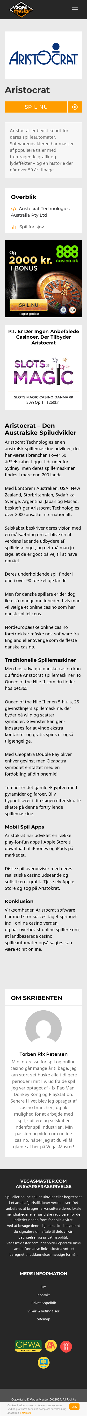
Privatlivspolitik (43, 1303)
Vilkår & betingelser (43, 1311)
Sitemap (43, 1319)
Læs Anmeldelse (62, 383)
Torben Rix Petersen (44, 1054)
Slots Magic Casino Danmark (43, 397)
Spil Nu (36, 107)
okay (74, 1406)
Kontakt (43, 1295)
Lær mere (25, 1413)
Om (43, 1287)
